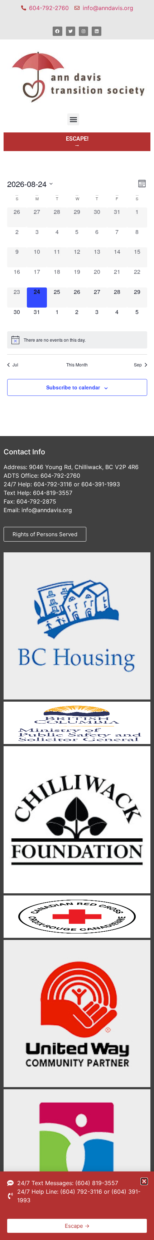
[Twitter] (70, 31)
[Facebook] (57, 31)
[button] (73, 119)
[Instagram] (83, 31)
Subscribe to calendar (73, 387)
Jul (15, 365)
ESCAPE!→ (77, 141)
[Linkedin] (96, 31)
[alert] (77, 339)
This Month (77, 365)
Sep (138, 365)
